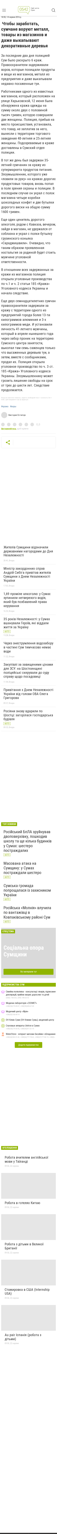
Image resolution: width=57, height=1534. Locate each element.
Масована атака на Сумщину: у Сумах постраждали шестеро (22, 868)
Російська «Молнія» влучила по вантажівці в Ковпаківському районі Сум (27, 912)
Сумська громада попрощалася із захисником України (27, 890)
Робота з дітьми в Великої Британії (24, 1246)
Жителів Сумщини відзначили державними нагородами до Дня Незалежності (28, 551)
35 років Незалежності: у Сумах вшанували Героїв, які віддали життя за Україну (27, 623)
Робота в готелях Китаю (22, 1203)
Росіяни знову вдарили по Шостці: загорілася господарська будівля (28, 715)
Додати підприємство (28, 1045)
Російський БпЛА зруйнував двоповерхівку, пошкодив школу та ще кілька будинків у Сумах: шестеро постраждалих (28, 841)
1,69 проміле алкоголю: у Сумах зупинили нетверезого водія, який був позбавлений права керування (27, 600)
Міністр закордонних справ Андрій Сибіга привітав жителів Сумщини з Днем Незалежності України (27, 574)
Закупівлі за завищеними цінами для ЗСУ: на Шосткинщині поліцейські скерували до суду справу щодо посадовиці (28, 670)
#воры (13, 406)
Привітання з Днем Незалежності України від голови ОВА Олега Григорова (28, 694)
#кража (4, 406)
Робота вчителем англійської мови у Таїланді (26, 1159)
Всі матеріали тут (28, 971)
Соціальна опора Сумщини (24, 951)
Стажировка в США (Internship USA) (27, 1292)
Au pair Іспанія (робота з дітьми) (23, 1337)
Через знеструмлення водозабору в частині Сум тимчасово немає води (28, 647)
